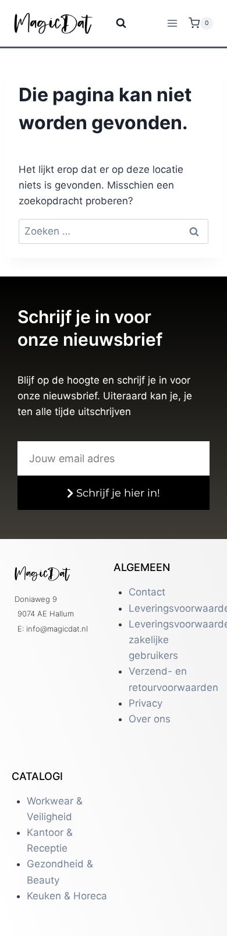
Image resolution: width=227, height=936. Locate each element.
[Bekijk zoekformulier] (113, 23)
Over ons (150, 719)
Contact (147, 592)
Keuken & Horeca (67, 896)
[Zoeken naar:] (113, 231)
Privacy (145, 703)
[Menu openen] (172, 23)
